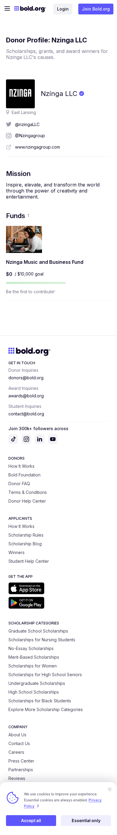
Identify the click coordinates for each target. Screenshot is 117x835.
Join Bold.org (96, 8)
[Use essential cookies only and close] (110, 789)
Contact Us (19, 743)
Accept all (31, 820)
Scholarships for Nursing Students (41, 639)
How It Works (21, 466)
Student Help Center (28, 561)
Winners (16, 552)
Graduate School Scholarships (38, 630)
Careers (16, 752)
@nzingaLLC (27, 124)
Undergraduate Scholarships (36, 683)
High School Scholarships (33, 692)
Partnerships (20, 769)
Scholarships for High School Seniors (45, 674)
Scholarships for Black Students (39, 700)
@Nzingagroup (30, 135)
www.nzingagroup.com (37, 146)
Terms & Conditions (27, 492)
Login (63, 8)
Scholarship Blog (25, 543)
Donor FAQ (19, 483)
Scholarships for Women (32, 665)
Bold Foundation (24, 474)
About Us (17, 734)
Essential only (86, 820)
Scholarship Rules (26, 535)
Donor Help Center (27, 501)
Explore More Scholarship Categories (45, 709)
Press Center (21, 760)
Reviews (16, 778)
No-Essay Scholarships (31, 648)
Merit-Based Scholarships (33, 657)
